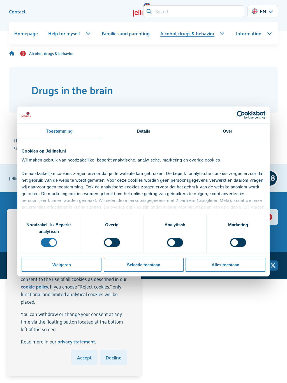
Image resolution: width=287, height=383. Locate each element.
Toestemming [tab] (59, 131)
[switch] (112, 242)
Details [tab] (144, 131)
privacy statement (76, 341)
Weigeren (61, 264)
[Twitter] (273, 265)
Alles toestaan (225, 264)
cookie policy (34, 286)
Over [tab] (227, 131)
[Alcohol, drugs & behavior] (14, 53)
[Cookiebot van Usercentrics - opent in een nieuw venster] (240, 115)
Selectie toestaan (143, 264)
